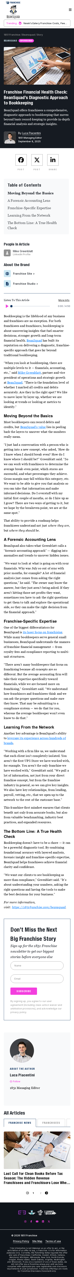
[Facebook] (31, 1221)
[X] (48, 1221)
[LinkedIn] (43, 1221)
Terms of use (53, 1241)
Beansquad (28, 34)
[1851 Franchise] (13, 12)
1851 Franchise (12, 34)
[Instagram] (25, 1221)
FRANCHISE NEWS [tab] (20, 1122)
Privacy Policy (21, 1241)
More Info (63, 300)
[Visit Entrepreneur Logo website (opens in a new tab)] (22, 1212)
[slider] (11, 306)
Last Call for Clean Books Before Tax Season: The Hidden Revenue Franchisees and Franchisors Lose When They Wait (36, 1178)
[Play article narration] (7, 306)
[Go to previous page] (27, 1192)
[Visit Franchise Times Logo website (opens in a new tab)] (32, 1213)
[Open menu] (70, 9)
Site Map (37, 1241)
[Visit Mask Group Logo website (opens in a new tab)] (40, 1212)
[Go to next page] (46, 1192)
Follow (16, 1081)
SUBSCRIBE (24, 991)
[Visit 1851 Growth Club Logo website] (50, 1213)
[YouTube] (37, 1221)
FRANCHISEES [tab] (51, 1122)
